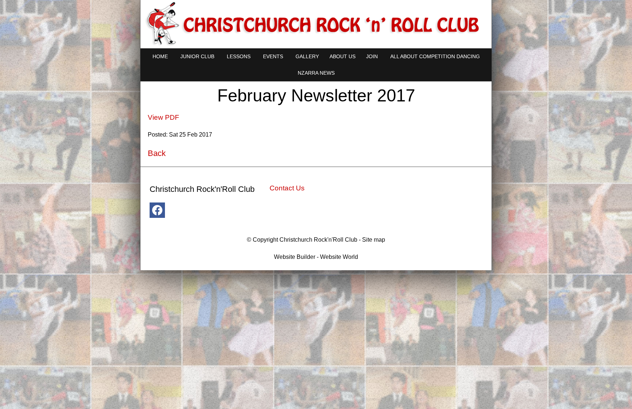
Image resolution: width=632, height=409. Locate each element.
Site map (373, 240)
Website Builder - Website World (316, 257)
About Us (343, 56)
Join (372, 56)
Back (157, 153)
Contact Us (287, 188)
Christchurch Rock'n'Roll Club (318, 240)
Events (273, 56)
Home (160, 56)
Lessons (239, 56)
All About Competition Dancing (435, 56)
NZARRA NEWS (316, 73)
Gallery (307, 56)
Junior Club (197, 56)
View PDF (163, 117)
